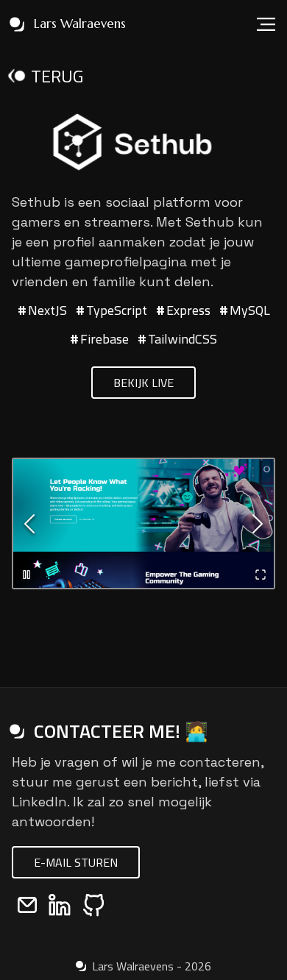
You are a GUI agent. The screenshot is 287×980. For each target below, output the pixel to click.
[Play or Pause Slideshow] (26, 574)
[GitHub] (93, 905)
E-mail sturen (76, 862)
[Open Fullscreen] (260, 574)
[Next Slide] (257, 523)
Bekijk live (143, 382)
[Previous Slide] (29, 523)
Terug (57, 76)
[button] (143, 523)
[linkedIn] (60, 905)
